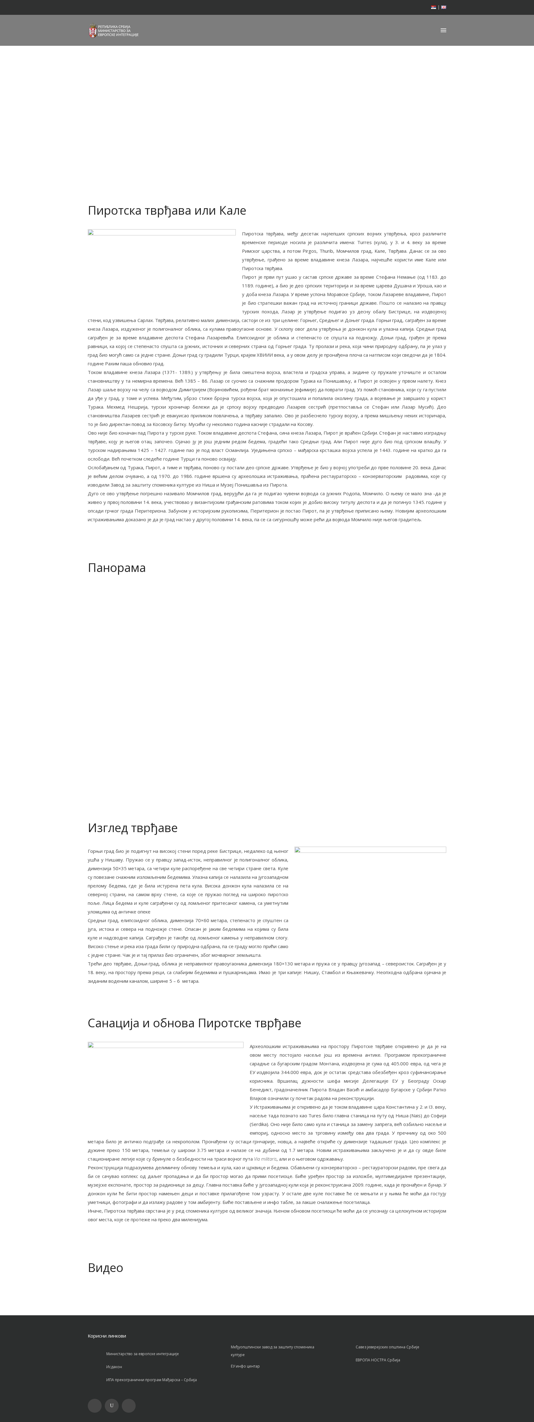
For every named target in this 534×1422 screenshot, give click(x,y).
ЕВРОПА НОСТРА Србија (378, 1360)
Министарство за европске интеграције (142, 1353)
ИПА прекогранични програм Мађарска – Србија (151, 1379)
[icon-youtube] (113, 1406)
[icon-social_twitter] (130, 1406)
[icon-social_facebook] (96, 1406)
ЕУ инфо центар (245, 1366)
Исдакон (114, 1366)
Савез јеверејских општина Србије (387, 1347)
